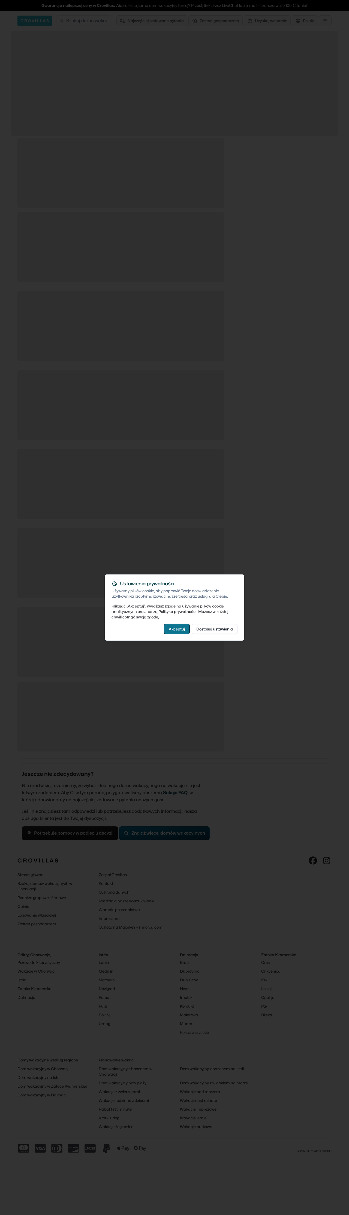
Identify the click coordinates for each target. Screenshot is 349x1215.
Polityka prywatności (177, 611)
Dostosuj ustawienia (214, 628)
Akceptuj (177, 628)
